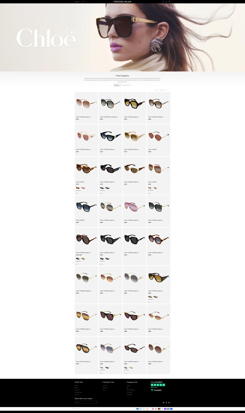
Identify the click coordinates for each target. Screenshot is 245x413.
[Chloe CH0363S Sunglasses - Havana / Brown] (126, 367)
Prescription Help (78, 392)
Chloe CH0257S (80, 182)
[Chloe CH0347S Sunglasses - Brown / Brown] (150, 297)
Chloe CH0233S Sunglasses (83, 149)
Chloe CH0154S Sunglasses (131, 117)
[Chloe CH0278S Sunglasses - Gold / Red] (156, 188)
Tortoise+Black (78, 408)
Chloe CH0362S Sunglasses (107, 361)
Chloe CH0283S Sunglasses (131, 220)
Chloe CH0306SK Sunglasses (83, 291)
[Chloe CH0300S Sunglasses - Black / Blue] (102, 258)
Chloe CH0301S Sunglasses (131, 252)
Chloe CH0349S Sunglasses (107, 329)
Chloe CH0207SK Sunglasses (156, 117)
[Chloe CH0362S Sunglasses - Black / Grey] (107, 367)
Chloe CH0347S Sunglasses (155, 291)
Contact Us (105, 385)
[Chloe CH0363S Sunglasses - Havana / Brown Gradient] (131, 367)
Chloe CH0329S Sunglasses (131, 291)
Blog (127, 387)
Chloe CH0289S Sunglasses (83, 252)
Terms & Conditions (131, 389)
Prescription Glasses (126, 85)
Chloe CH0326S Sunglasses (107, 291)
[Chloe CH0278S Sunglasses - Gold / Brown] (150, 188)
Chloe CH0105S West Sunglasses (109, 117)
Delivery (76, 385)
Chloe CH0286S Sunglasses (155, 220)
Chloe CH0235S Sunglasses (107, 149)
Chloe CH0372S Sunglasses (155, 361)
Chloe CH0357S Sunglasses (83, 361)
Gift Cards (77, 394)
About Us (129, 385)
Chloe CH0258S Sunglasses (107, 182)
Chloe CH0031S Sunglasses (83, 117)
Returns (76, 387)
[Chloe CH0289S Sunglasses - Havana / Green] (83, 258)
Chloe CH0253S (152, 149)
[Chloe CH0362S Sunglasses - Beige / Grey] (102, 367)
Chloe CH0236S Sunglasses (131, 149)
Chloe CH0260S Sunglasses (131, 182)
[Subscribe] (96, 402)
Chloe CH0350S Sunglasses (131, 329)
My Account (105, 387)
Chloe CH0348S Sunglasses (83, 329)
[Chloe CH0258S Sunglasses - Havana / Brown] (107, 188)
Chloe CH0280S (80, 220)
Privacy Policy (129, 392)
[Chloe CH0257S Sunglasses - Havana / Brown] (78, 188)
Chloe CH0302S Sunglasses (155, 252)
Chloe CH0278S (152, 182)
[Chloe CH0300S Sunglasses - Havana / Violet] (107, 258)
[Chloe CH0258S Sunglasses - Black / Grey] (102, 188)
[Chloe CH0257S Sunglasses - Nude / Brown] (83, 188)
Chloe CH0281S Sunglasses (107, 220)
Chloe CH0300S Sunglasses (107, 252)
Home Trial (77, 389)
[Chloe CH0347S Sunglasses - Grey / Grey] (156, 297)
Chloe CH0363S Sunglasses (131, 361)
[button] (77, 1)
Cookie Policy (129, 394)
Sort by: (156, 90)
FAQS (104, 389)
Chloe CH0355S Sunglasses (155, 329)
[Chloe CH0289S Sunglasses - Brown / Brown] (78, 258)
